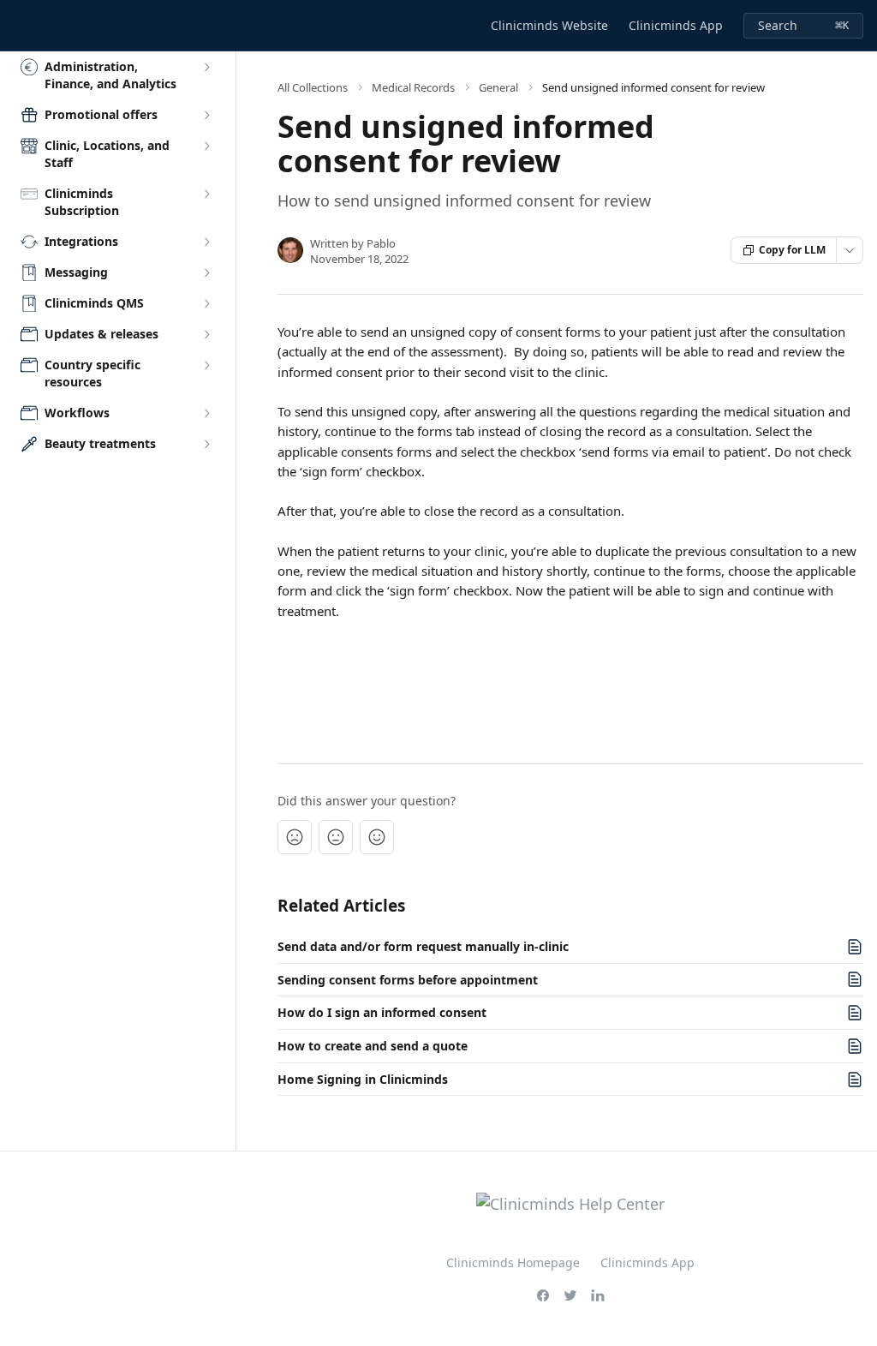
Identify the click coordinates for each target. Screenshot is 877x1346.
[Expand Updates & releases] (206, 334)
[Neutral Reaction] (336, 837)
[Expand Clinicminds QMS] (206, 303)
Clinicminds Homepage (513, 1262)
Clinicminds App (676, 25)
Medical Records (413, 87)
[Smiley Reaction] (377, 837)
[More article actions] (849, 250)
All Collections (312, 87)
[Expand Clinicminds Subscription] (206, 194)
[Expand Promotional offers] (206, 115)
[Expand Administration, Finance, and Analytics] (206, 67)
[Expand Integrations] (206, 242)
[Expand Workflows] (206, 413)
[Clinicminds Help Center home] (17, 25)
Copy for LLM (792, 249)
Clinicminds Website (549, 25)
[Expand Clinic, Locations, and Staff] (206, 146)
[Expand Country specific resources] (206, 365)
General (498, 87)
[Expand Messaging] (206, 272)
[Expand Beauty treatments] (206, 444)
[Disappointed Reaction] (294, 837)
